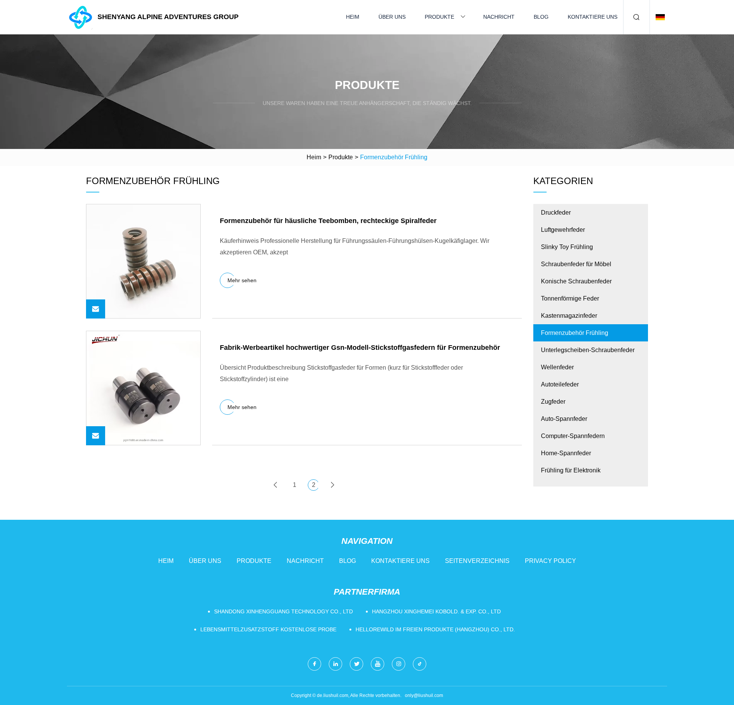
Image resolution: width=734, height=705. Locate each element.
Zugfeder (553, 401)
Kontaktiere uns (592, 17)
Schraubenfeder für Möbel (576, 264)
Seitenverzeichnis (477, 561)
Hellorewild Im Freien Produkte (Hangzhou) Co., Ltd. (435, 629)
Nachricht (499, 17)
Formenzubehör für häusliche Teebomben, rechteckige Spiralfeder (328, 221)
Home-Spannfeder (566, 453)
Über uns (392, 17)
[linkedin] (335, 664)
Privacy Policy (550, 561)
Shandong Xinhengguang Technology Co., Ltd (283, 611)
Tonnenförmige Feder (570, 298)
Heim (352, 17)
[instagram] (398, 664)
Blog (541, 17)
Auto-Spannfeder (564, 419)
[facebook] (314, 664)
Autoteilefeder (560, 384)
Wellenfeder (557, 367)
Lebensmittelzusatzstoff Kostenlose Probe (268, 629)
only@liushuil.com (424, 695)
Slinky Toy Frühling (567, 247)
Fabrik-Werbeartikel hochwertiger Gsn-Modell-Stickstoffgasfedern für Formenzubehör (360, 347)
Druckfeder (556, 212)
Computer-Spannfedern (573, 436)
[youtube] (377, 664)
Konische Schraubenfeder (576, 281)
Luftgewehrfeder (563, 229)
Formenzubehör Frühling (574, 333)
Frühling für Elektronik (571, 470)
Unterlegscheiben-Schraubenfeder (588, 350)
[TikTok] (419, 664)
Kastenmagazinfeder (569, 315)
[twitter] (356, 664)
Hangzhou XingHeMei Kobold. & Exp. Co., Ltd (436, 611)
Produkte (439, 17)
